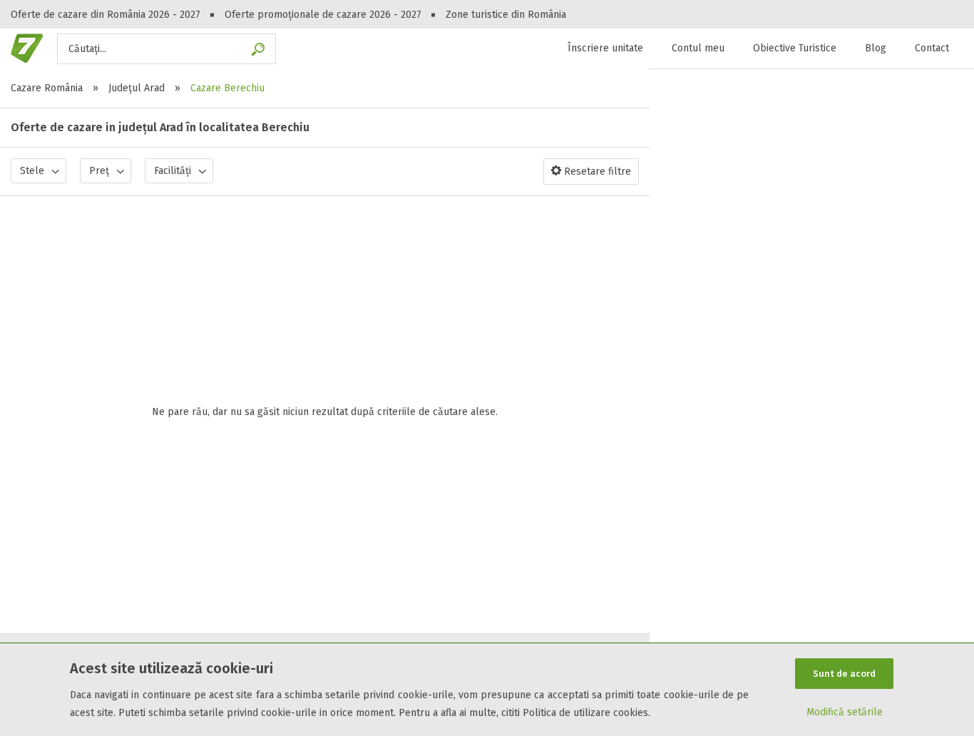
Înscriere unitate (605, 48)
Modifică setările (844, 712)
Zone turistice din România (506, 15)
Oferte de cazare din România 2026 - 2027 (105, 15)
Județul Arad (136, 88)
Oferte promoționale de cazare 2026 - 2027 (323, 15)
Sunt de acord (844, 673)
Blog (875, 48)
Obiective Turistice (794, 48)
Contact (932, 48)
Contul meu (698, 48)
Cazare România (47, 88)
